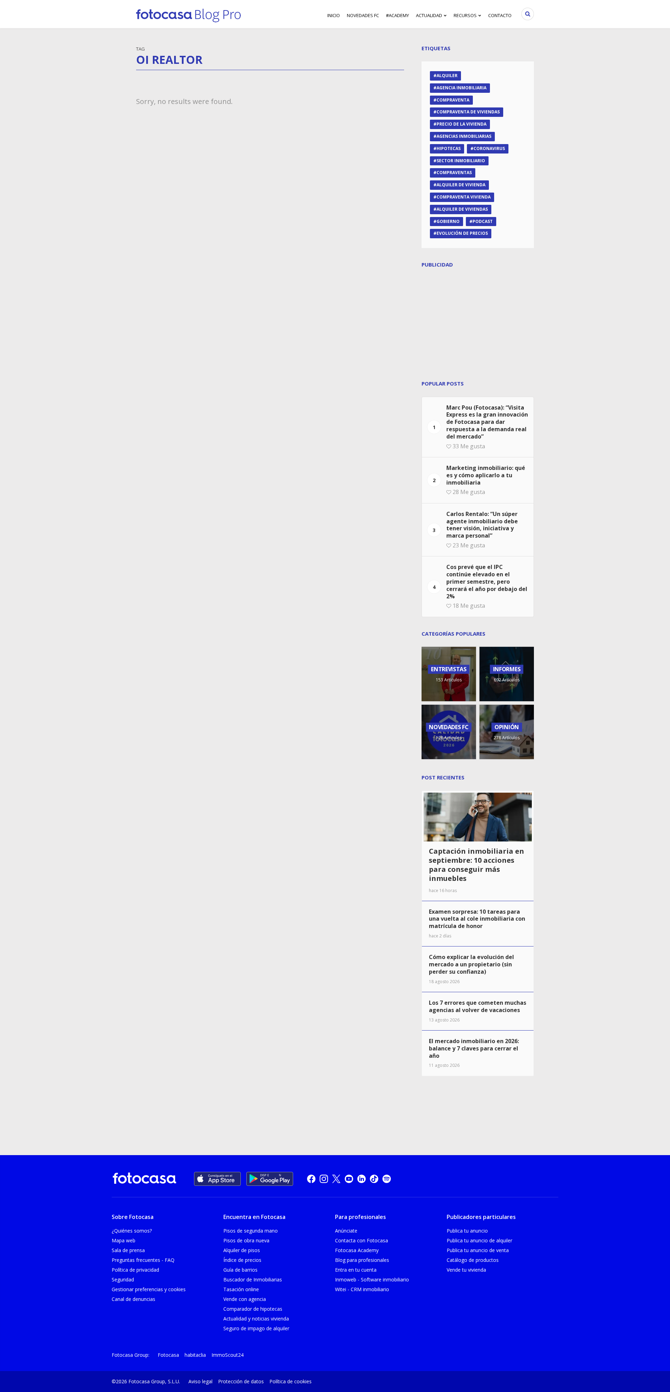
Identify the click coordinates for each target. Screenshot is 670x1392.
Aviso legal (200, 1381)
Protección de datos (241, 1381)
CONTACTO (500, 15)
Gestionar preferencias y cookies (149, 1289)
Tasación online (241, 1289)
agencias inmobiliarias (464, 136)
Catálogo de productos (473, 1260)
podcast (482, 221)
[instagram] (324, 1179)
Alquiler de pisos (241, 1250)
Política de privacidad (135, 1269)
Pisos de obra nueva (246, 1240)
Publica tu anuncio (467, 1230)
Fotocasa (168, 1355)
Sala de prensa (128, 1250)
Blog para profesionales (362, 1260)
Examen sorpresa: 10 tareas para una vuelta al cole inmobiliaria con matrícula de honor (477, 919)
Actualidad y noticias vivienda (256, 1318)
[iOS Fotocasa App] (217, 1179)
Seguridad (123, 1279)
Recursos (465, 15)
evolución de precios (462, 233)
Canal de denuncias (133, 1299)
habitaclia (195, 1355)
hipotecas (449, 148)
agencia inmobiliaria (461, 88)
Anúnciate (346, 1230)
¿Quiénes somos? (132, 1230)
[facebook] (311, 1179)
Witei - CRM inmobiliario (362, 1289)
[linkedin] (361, 1179)
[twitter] (336, 1179)
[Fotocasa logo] (144, 1179)
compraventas (454, 172)
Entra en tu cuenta (356, 1269)
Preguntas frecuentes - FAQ (143, 1260)
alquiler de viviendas (462, 209)
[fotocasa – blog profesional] (188, 13)
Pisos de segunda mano (250, 1230)
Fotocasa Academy (357, 1250)
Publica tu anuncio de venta (478, 1250)
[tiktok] (374, 1179)
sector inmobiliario (461, 161)
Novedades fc (363, 15)
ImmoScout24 (227, 1355)
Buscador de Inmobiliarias (252, 1279)
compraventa (453, 100)
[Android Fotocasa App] (269, 1179)
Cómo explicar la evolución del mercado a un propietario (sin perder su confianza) (471, 964)
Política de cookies (290, 1381)
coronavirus (489, 148)
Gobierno (448, 221)
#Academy (397, 15)
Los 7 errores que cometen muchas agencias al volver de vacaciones (477, 1006)
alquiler (447, 75)
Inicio (333, 15)
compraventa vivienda (464, 197)
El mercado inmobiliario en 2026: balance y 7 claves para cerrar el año (474, 1048)
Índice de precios (242, 1260)
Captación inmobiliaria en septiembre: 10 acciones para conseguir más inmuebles (476, 864)
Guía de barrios (240, 1269)
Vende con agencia (244, 1299)
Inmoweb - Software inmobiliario (372, 1279)
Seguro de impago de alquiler (256, 1328)
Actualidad (429, 15)
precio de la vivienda (461, 124)
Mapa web (123, 1240)
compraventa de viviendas (468, 112)
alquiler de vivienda (461, 185)
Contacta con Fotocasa (361, 1240)
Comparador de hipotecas (252, 1308)
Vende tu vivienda (466, 1269)
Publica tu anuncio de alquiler (479, 1240)
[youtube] (349, 1179)
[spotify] (386, 1179)
